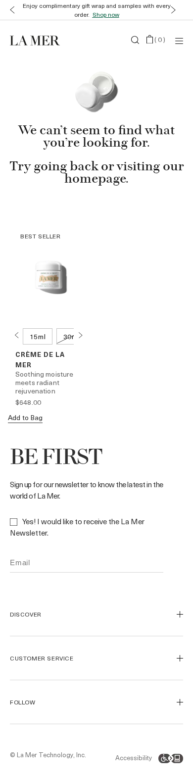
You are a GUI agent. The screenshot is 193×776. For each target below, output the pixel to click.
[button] (10, 10)
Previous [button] (16, 335)
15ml (38, 336)
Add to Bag (25, 417)
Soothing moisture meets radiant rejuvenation (44, 382)
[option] (37, 336)
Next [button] (80, 335)
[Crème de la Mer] (39, 40)
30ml (71, 336)
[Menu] (179, 40)
